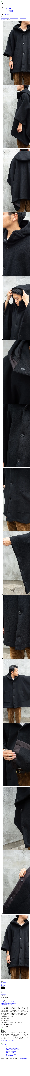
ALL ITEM (3, 982)
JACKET (3, 985)
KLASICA (3, 19)
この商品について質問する (7, 1001)
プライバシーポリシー (11, 1054)
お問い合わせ (9, 1055)
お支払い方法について (11, 1051)
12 (21, 980)
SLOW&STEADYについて (12, 1048)
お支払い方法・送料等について (8, 1003)
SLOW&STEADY (5, 18)
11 (20, 980)
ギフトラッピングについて (7, 1004)
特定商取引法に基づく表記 (13, 1049)
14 (24, 980)
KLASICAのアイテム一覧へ (7, 1040)
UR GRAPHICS (23, 1058)
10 (18, 980)
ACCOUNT (9, 8)
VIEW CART (6, 14)
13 (22, 980)
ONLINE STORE (14, 18)
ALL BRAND (23, 18)
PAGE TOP (3, 1044)
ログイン (11, 10)
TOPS (2, 984)
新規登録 (11, 11)
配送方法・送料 (10, 1052)
